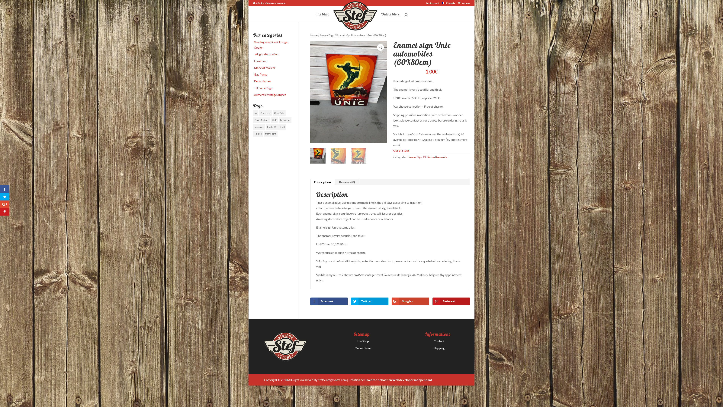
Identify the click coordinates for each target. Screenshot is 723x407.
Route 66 (271, 126)
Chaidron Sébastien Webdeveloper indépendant (398, 380)
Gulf (274, 120)
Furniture (260, 61)
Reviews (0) (347, 182)
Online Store (390, 14)
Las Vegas (285, 120)
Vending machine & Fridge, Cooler (271, 44)
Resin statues (262, 81)
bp (256, 113)
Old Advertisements (435, 157)
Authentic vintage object (270, 94)
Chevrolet (265, 113)
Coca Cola (279, 113)
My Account (432, 3)
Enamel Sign (327, 35)
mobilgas (259, 126)
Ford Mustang (262, 120)
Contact (439, 341)
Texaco (258, 133)
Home (314, 35)
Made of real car (264, 68)
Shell (282, 126)
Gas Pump (260, 74)
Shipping (439, 348)
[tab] (322, 182)
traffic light (270, 133)
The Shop (322, 14)
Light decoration (267, 54)
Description (322, 182)
